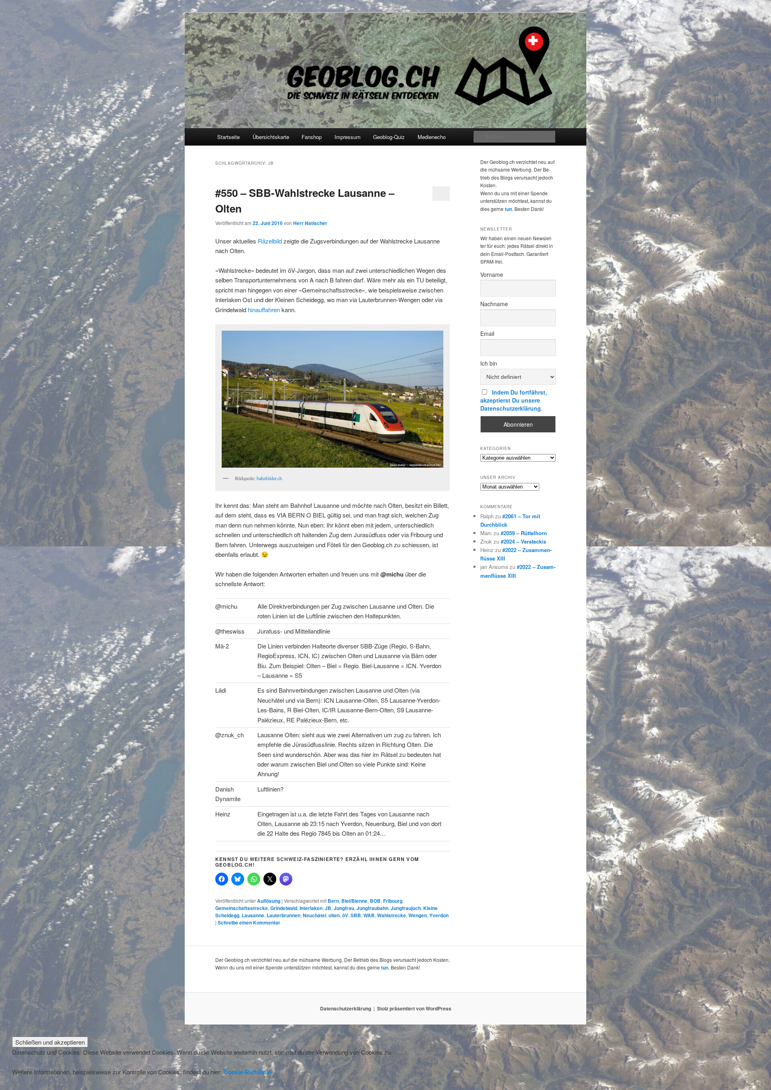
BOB (375, 900)
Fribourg (392, 900)
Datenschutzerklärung (345, 1008)
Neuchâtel (314, 915)
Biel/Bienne (354, 900)
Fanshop (312, 137)
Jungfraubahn (372, 908)
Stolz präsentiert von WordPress (414, 1008)
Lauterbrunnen (283, 915)
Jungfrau (344, 908)
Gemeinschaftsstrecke (241, 908)
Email (487, 333)
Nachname (494, 304)
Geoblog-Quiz (389, 137)
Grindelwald (283, 908)
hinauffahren (264, 309)
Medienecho (432, 137)
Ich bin (488, 363)
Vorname (491, 274)
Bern (333, 900)
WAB (369, 915)
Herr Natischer (310, 223)
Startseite (228, 137)
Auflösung (268, 900)
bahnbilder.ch (269, 478)
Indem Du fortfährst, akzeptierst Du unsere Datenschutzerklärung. (513, 400)
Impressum (348, 137)
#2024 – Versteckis (523, 541)
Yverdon (439, 915)
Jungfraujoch (406, 908)
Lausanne (253, 915)
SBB (356, 915)
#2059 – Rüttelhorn (524, 533)
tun (508, 209)
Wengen (417, 915)
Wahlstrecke (391, 915)
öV (345, 915)
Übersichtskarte (271, 137)
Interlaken (311, 908)
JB (328, 908)
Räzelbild (270, 241)
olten (334, 915)
